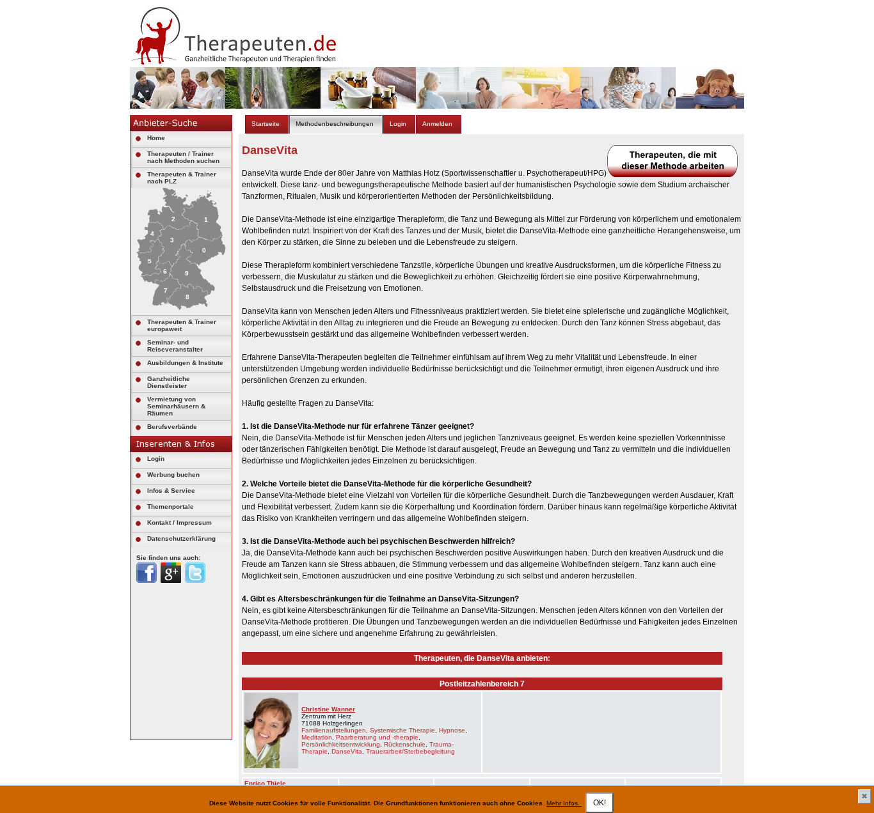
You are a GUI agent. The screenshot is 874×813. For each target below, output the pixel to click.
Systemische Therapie (402, 730)
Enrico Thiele (265, 783)
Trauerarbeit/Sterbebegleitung (410, 751)
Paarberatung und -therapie (377, 737)
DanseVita (346, 751)
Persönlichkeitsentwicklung (340, 744)
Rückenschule (404, 744)
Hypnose (452, 730)
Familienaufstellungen (333, 730)
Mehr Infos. (564, 803)
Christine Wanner (328, 709)
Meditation (316, 737)
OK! (599, 802)
